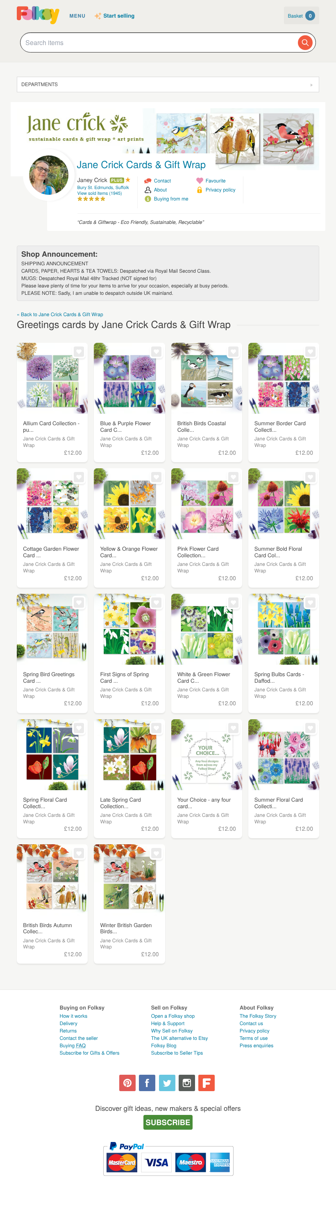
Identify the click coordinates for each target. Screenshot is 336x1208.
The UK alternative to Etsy (179, 1038)
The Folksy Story (258, 1015)
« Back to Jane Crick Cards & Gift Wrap (60, 314)
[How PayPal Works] (168, 1179)
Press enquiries (257, 1045)
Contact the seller (79, 1038)
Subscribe (168, 1122)
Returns (68, 1030)
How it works (74, 1015)
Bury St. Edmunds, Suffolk (103, 188)
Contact (162, 180)
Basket (300, 15)
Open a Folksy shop (173, 1015)
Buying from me (171, 198)
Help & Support (168, 1023)
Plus (117, 180)
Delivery (68, 1023)
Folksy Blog (164, 1045)
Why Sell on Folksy (172, 1030)
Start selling (119, 16)
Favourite (216, 180)
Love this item (79, 351)
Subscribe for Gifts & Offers (90, 1052)
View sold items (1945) (99, 193)
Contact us (251, 1023)
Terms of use (254, 1038)
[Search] (305, 42)
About (160, 189)
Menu (78, 15)
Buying (73, 1045)
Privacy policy (221, 189)
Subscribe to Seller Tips (177, 1052)
